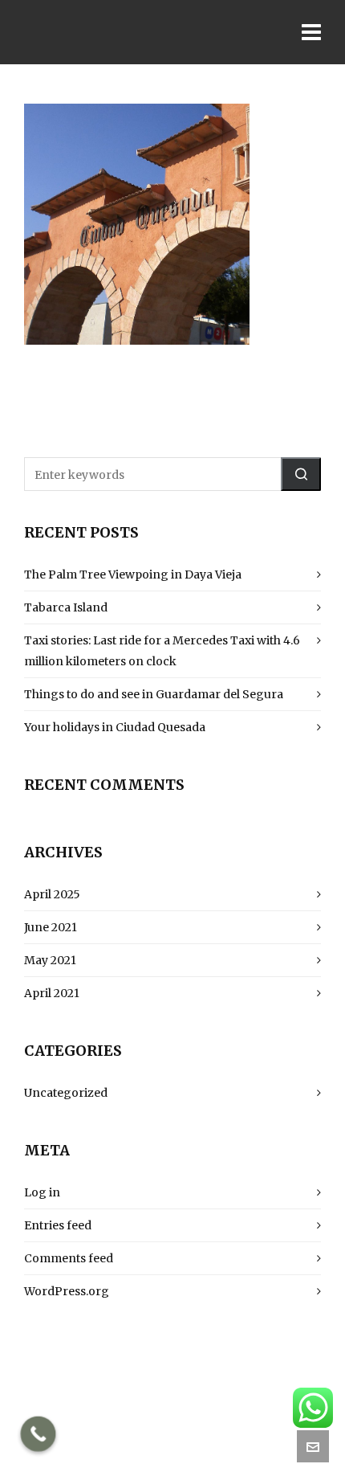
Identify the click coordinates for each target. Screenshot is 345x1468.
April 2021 (51, 993)
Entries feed (57, 1225)
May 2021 (50, 960)
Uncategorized (66, 1093)
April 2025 (52, 894)
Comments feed (68, 1258)
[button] (301, 474)
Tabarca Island (66, 607)
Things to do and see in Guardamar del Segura (153, 694)
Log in (42, 1192)
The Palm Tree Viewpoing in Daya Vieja (133, 574)
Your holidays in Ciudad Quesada (114, 727)
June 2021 (50, 927)
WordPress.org (66, 1291)
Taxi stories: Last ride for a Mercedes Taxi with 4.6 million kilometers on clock (162, 651)
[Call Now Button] (38, 1434)
